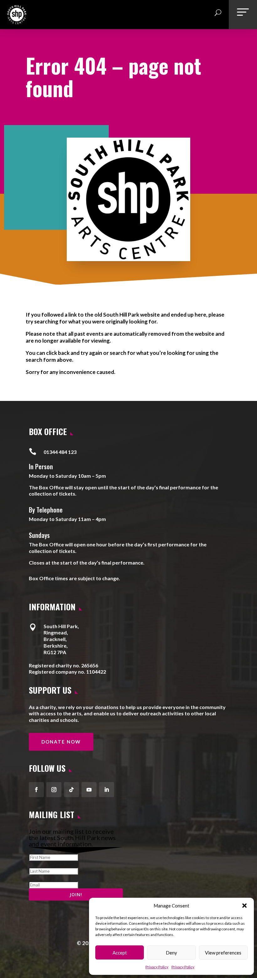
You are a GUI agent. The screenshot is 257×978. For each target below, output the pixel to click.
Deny (171, 952)
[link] (17, 22)
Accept (120, 952)
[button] (244, 905)
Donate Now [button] (61, 741)
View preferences (223, 952)
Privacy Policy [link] (156, 967)
